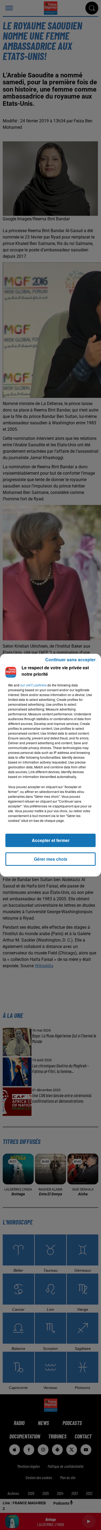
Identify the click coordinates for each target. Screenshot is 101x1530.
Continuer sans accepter (70, 659)
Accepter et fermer (50, 840)
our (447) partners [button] (33, 685)
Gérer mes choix (50, 859)
